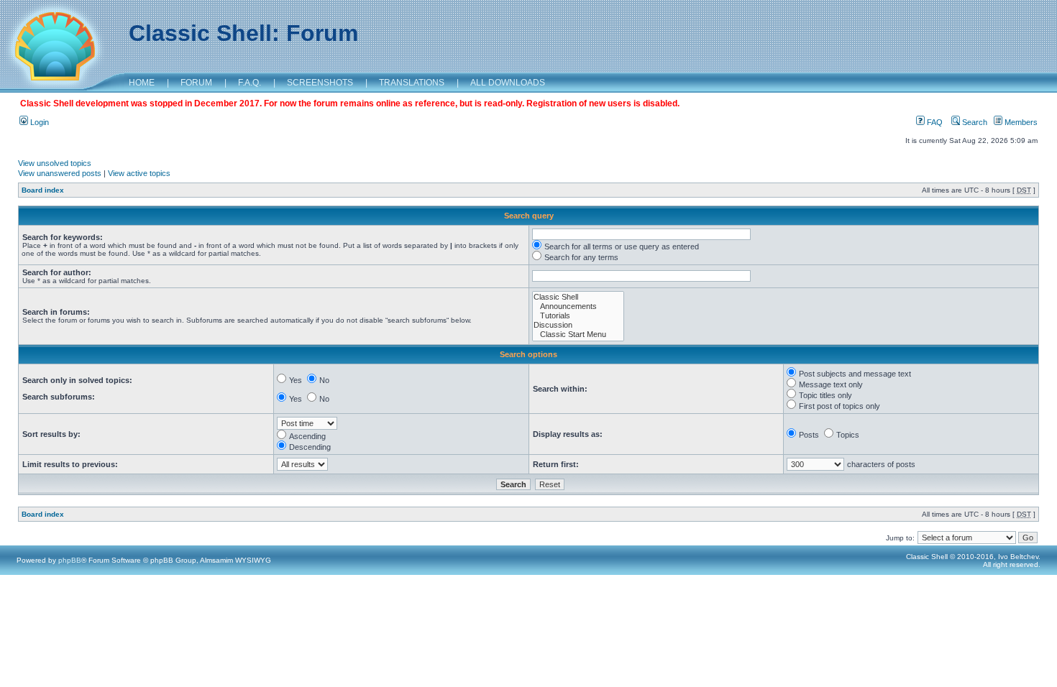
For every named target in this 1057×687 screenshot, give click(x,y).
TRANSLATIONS (411, 83)
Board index (43, 190)
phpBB (69, 560)
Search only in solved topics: (77, 380)
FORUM (196, 83)
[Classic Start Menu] (578, 334)
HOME (142, 83)
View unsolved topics (54, 163)
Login (38, 122)
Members (1020, 122)
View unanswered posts (59, 173)
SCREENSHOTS (320, 83)
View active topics (139, 173)
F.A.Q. (249, 83)
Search (973, 122)
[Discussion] (578, 325)
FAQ (934, 122)
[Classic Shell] (578, 297)
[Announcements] (578, 306)
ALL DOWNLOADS (507, 83)
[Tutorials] (578, 316)
